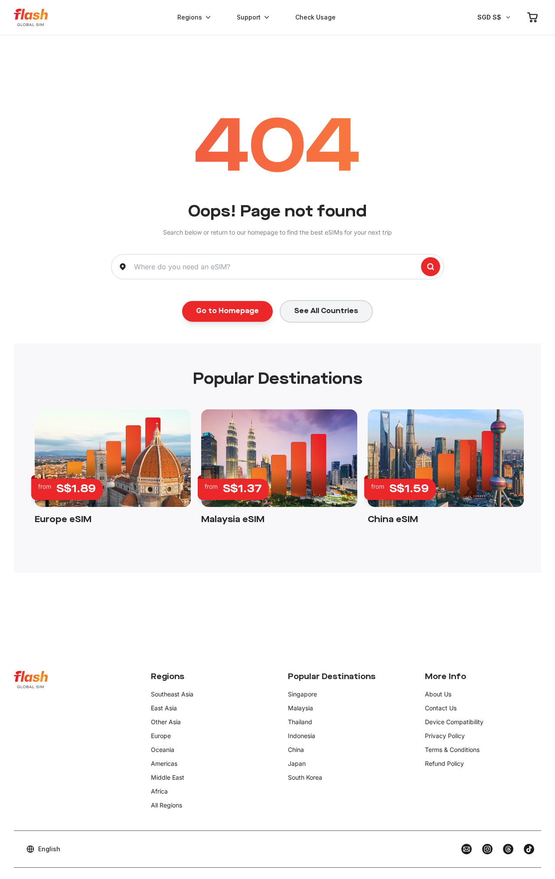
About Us (438, 694)
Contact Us (441, 708)
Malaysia (300, 708)
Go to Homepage (227, 311)
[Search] (430, 266)
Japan (297, 763)
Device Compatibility (454, 721)
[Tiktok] (529, 849)
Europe (161, 735)
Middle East (167, 777)
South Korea (305, 777)
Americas (164, 763)
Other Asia (166, 721)
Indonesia (301, 735)
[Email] (466, 849)
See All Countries (326, 311)
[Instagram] (487, 849)
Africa (159, 791)
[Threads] (508, 849)
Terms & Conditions (452, 749)
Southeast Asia (172, 694)
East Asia (164, 708)
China (296, 749)
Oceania (162, 749)
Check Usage (315, 17)
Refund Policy (444, 763)
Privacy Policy (445, 735)
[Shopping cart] (532, 17)
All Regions (166, 805)
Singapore (302, 694)
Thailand (300, 721)
